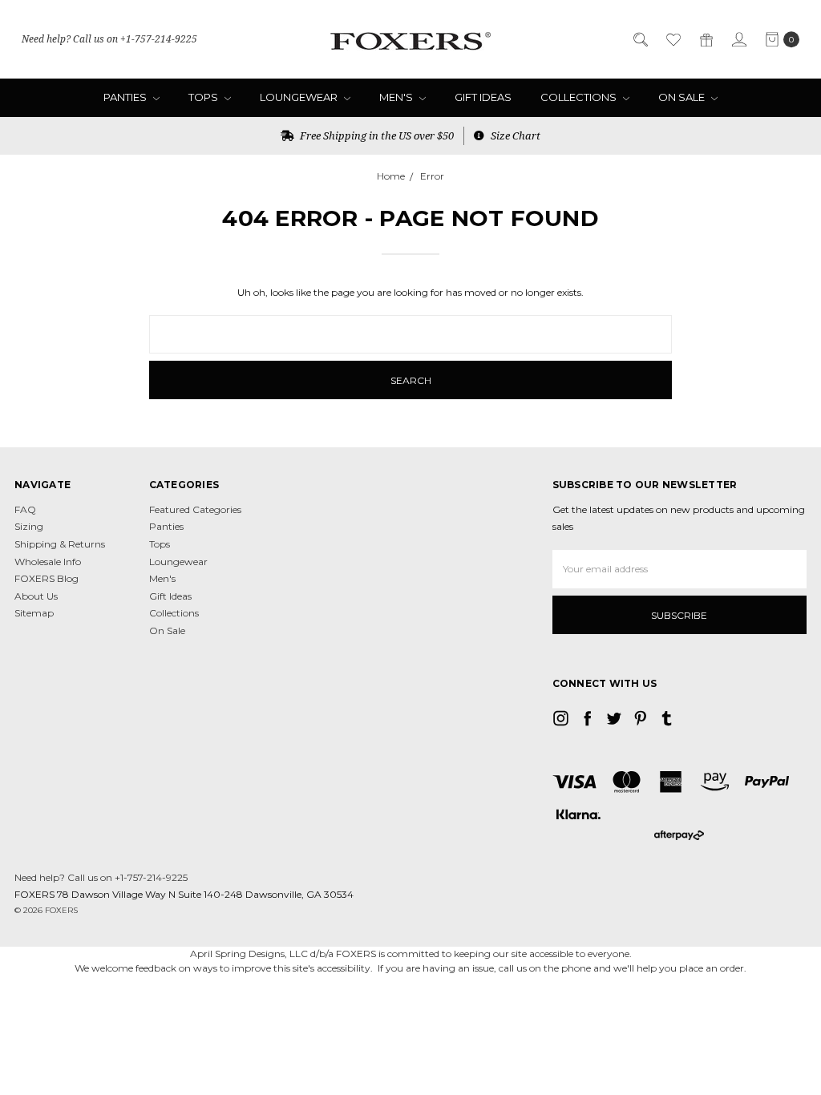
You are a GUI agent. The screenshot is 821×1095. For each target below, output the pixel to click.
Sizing (28, 526)
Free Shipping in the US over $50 (375, 135)
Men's (397, 97)
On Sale (682, 97)
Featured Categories (195, 509)
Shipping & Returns (59, 544)
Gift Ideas (483, 97)
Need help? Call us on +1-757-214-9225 (109, 39)
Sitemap (34, 613)
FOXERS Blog (46, 578)
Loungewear (300, 97)
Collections (579, 97)
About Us (36, 596)
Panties (126, 97)
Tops (204, 97)
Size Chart (514, 135)
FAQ (25, 509)
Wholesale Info (47, 562)
